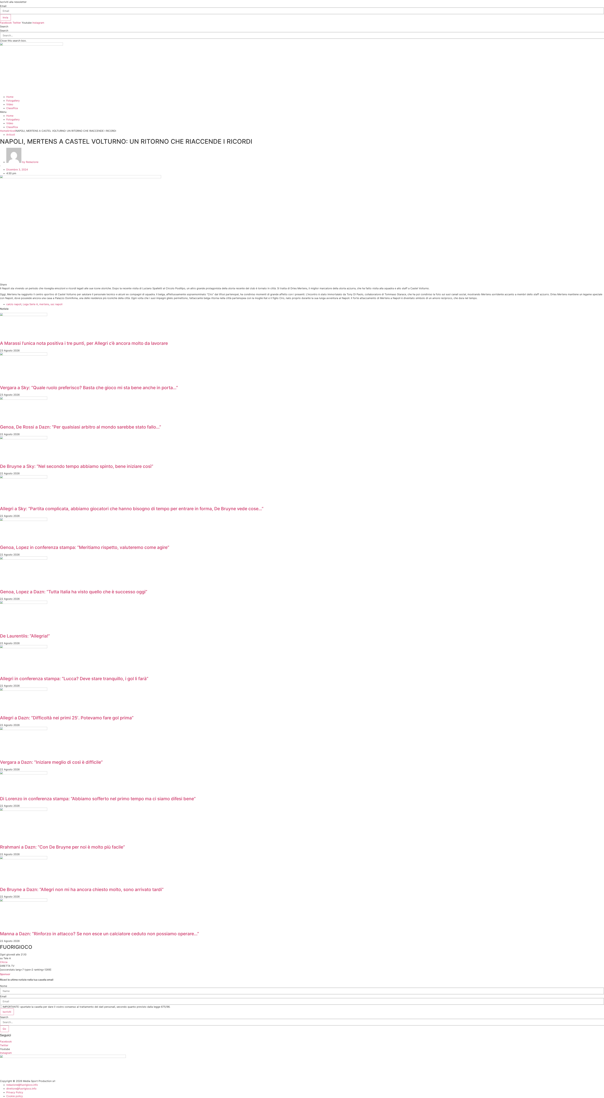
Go (4, 1028)
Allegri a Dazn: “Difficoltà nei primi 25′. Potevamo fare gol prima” (67, 717)
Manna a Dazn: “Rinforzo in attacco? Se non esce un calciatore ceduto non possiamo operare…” (99, 933)
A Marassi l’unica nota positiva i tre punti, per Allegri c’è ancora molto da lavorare (84, 343)
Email (3, 6)
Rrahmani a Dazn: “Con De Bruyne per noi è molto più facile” (62, 847)
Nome (3, 986)
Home (9, 96)
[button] (302, 26)
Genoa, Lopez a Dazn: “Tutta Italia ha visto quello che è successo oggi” (73, 591)
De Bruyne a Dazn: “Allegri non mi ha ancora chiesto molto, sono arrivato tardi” (82, 889)
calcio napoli (13, 304)
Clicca (3, 962)
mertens (44, 304)
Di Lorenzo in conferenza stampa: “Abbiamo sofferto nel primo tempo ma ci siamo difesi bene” (98, 798)
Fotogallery (13, 100)
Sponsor (5, 974)
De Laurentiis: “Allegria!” (25, 636)
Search (4, 30)
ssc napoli (56, 304)
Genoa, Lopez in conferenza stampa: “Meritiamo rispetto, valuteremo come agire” (84, 547)
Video (9, 104)
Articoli (11, 130)
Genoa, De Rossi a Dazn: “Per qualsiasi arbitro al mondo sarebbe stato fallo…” (80, 427)
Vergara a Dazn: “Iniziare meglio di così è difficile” (51, 762)
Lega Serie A (30, 304)
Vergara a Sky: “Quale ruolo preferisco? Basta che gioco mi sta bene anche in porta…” (89, 387)
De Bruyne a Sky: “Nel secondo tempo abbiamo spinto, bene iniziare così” (76, 466)
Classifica (12, 108)
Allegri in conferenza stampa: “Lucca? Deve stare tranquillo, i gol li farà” (74, 678)
